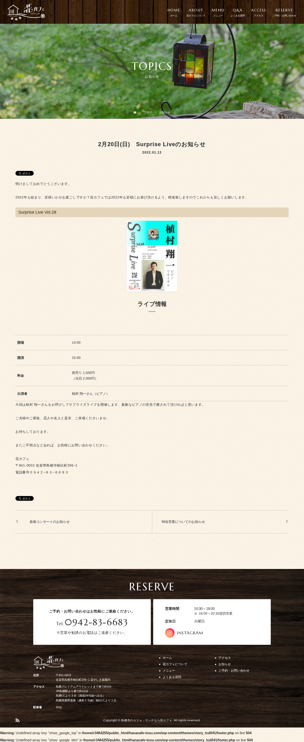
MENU (218, 10)
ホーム (167, 658)
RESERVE (284, 10)
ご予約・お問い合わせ (233, 670)
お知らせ (224, 664)
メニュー (169, 670)
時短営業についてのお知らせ (183, 522)
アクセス (224, 658)
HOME (173, 10)
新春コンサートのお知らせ (50, 522)
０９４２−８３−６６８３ (49, 472)
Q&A (237, 10)
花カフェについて (175, 664)
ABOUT (196, 10)
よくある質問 (172, 677)
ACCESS (258, 10)
